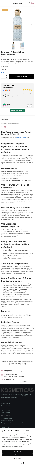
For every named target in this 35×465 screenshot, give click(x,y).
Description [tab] (4, 119)
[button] (32, 3)
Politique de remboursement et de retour (13, 423)
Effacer (3, 72)
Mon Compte (5, 427)
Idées (3, 412)
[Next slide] (31, 24)
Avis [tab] (3, 127)
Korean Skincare (5, 404)
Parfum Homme (22, 361)
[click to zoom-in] (17, 24)
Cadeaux (7, 412)
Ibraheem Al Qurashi (21, 137)
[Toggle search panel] (29, 3)
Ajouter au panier (21, 76)
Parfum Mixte (29, 361)
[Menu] (3, 3)
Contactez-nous (6, 425)
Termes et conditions (7, 421)
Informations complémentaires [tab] (10, 123)
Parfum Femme (13, 361)
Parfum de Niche (6, 406)
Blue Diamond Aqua (20, 363)
